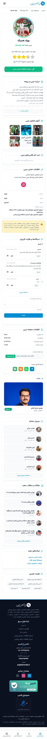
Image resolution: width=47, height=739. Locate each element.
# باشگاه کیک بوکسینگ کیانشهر (16, 584)
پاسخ (38, 256)
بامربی (43, 10)
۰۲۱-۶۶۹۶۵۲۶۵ (23, 650)
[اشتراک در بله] (15, 369)
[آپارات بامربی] (17, 676)
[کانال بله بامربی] (23, 686)
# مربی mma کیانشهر (18, 580)
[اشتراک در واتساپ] (26, 369)
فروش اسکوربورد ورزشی (34, 563)
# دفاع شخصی (37, 588)
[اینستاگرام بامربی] (23, 676)
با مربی (23, 625)
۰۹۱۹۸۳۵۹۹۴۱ (23, 658)
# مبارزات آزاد (14, 588)
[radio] (15, 57)
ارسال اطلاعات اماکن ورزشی (23, 639)
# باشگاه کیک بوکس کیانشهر (34, 580)
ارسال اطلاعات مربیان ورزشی (23, 636)
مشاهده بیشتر (23, 292)
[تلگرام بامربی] (29, 676)
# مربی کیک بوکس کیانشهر (34, 584)
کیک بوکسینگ (24, 10)
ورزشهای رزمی (35, 10)
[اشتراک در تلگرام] (32, 369)
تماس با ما (23, 632)
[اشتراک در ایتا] (20, 369)
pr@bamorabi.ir (23, 665)
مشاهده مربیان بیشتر (23, 475)
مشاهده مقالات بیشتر (23, 541)
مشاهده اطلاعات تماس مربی (22, 69)
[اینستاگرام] (23, 184)
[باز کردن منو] (4, 3)
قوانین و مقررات (23, 629)
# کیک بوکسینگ (26, 588)
